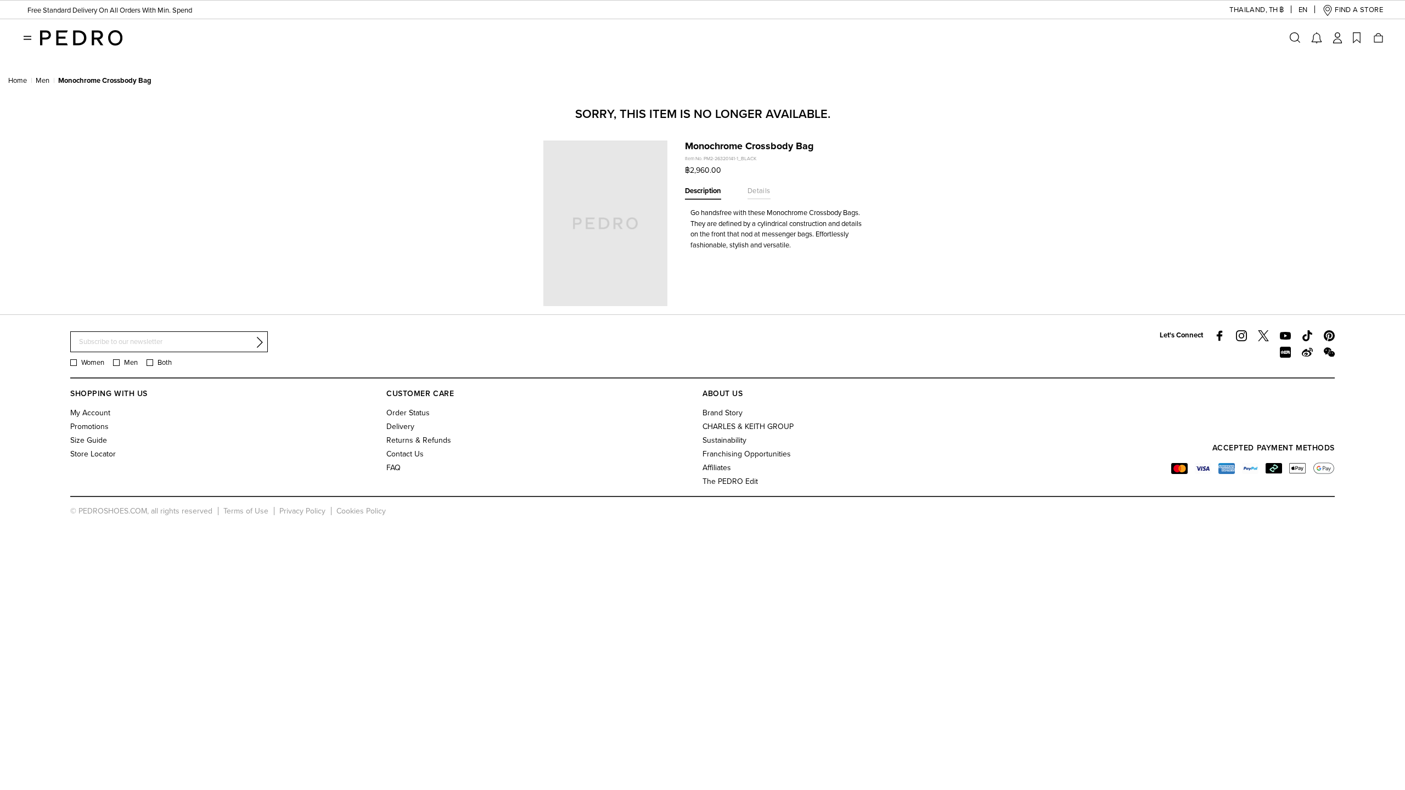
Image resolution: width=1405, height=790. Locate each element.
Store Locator (93, 454)
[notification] (1317, 38)
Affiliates (716, 467)
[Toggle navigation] (27, 38)
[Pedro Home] (81, 37)
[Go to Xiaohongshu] (1285, 352)
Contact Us (405, 454)
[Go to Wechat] (1329, 352)
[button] (1248, 10)
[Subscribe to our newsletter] (259, 342)
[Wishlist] (1356, 37)
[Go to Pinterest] (1329, 335)
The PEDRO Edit (730, 481)
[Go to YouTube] (1285, 335)
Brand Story (722, 412)
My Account (90, 412)
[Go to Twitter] (1263, 335)
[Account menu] (1337, 37)
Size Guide (88, 440)
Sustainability (724, 440)
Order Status (408, 412)
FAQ (393, 467)
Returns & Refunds (418, 440)
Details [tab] (759, 191)
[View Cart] (1377, 37)
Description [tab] (703, 191)
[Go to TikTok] (1307, 335)
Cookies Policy (361, 511)
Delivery (400, 426)
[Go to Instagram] (1241, 335)
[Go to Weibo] (1307, 352)
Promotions (89, 426)
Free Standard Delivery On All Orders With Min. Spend (109, 10)
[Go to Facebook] (1219, 335)
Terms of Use (245, 511)
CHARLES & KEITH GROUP (748, 426)
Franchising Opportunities (746, 454)
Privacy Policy (302, 511)
